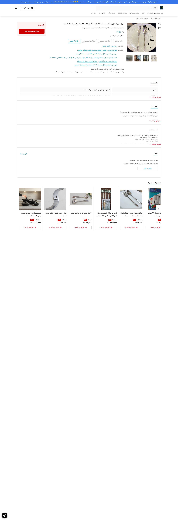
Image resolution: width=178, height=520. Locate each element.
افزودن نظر (23, 154)
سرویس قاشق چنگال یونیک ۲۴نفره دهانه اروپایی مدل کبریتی (96, 65)
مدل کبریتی (119, 41)
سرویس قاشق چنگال (142, 18)
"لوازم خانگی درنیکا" (156, 18)
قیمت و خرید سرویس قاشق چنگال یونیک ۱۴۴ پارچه (99, 58)
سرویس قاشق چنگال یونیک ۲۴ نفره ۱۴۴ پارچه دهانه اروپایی (96, 54)
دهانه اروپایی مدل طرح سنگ (87, 61)
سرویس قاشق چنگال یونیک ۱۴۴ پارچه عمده (65, 58)
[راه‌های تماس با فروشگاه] (4, 515)
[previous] (158, 209)
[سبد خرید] (16, 8)
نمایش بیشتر (156, 97)
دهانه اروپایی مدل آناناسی (108, 61)
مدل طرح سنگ (105, 41)
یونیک (118, 32)
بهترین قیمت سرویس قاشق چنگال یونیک (92, 50)
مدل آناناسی (74, 41)
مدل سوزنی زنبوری (89, 41)
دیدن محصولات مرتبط (32, 31)
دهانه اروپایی (112, 50)
